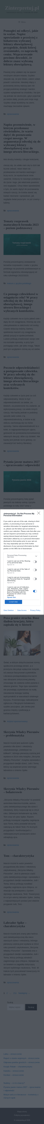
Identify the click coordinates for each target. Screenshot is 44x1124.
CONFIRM (13, 602)
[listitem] (22, 556)
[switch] (35, 562)
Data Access (22, 610)
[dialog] (22, 562)
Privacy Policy (35, 610)
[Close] (39, 514)
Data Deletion (9, 610)
